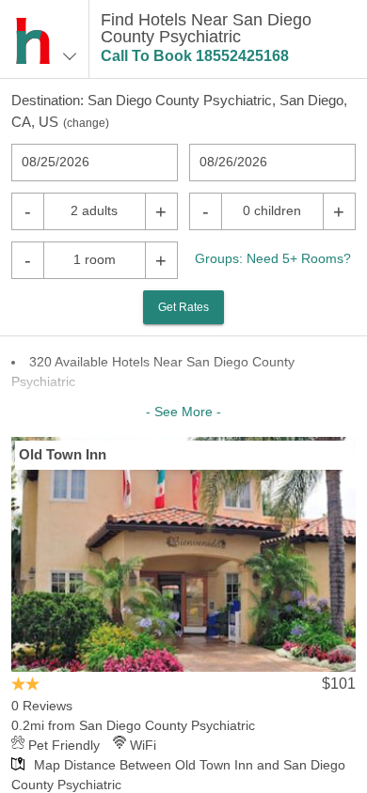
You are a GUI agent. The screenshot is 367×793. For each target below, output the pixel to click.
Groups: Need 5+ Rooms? (273, 258)
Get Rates (183, 307)
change (86, 123)
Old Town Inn (62, 454)
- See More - (183, 411)
